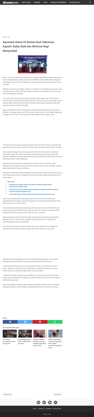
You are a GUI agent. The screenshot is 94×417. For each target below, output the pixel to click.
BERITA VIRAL (26, 2)
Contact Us (41, 408)
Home (34, 408)
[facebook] (10, 322)
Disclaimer (49, 408)
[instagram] (55, 402)
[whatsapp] (54, 322)
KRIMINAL (37, 2)
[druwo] (10, 2)
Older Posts (57, 394)
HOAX (45, 2)
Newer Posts (7, 394)
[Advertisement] (47, 20)
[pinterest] (40, 322)
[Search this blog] (90, 2)
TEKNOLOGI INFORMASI (58, 2)
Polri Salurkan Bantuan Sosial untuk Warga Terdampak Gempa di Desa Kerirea (32, 194)
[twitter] (25, 322)
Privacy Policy (57, 408)
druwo (49, 414)
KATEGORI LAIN (74, 2)
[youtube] (50, 402)
